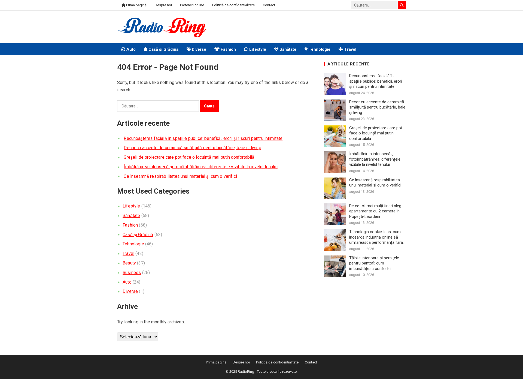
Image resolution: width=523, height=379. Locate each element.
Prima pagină (136, 5)
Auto (130, 49)
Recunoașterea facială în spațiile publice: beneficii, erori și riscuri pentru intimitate (203, 138)
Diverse (198, 49)
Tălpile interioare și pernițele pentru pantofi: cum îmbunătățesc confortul (374, 263)
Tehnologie (319, 49)
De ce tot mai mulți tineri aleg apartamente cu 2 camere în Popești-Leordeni (375, 211)
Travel (349, 49)
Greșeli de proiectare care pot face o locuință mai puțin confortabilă (189, 157)
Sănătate (287, 49)
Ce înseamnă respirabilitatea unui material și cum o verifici (180, 176)
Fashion (228, 49)
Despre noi (163, 5)
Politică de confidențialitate (233, 5)
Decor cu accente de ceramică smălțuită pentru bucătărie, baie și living (192, 147)
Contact (269, 5)
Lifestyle (257, 49)
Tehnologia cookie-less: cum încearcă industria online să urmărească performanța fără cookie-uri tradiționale (376, 237)
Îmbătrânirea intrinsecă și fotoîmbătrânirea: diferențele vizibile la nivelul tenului (200, 166)
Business (132, 272)
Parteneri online (192, 5)
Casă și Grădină (162, 49)
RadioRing (246, 371)
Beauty (129, 263)
